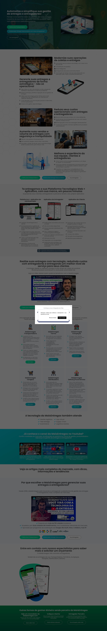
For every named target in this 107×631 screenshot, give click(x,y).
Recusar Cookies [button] (52, 317)
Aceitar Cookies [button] (62, 317)
